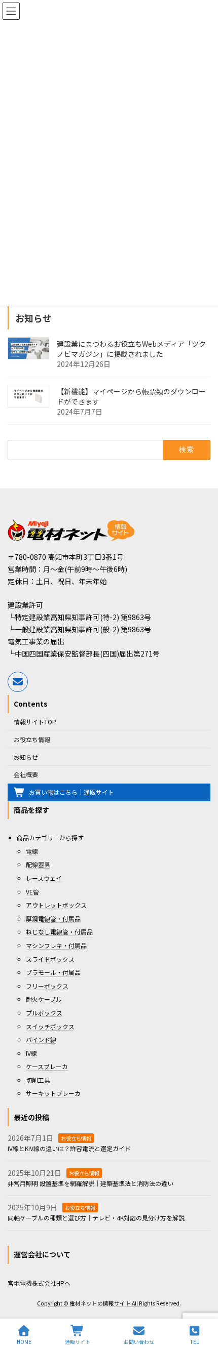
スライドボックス (50, 959)
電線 (32, 851)
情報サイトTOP (35, 722)
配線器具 (38, 865)
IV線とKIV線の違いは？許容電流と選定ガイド (69, 1148)
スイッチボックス (50, 1026)
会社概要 (26, 774)
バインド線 (41, 1040)
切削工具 (38, 1080)
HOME (24, 1341)
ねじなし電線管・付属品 (59, 932)
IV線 (31, 1053)
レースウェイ (44, 878)
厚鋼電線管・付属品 (53, 918)
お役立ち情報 (32, 739)
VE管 (32, 891)
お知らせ (26, 757)
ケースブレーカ (47, 1066)
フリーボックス (47, 985)
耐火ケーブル (44, 999)
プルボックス (44, 1012)
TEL (194, 1341)
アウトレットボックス (56, 905)
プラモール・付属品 (53, 972)
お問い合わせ (139, 1341)
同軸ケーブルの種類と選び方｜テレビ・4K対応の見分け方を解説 (96, 1218)
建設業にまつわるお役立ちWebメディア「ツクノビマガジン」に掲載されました (131, 349)
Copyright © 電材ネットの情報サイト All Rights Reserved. (109, 1303)
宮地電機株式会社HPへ (39, 1283)
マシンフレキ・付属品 (56, 945)
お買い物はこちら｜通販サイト (71, 792)
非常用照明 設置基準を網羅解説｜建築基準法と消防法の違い (90, 1183)
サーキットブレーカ (53, 1093)
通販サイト (77, 1341)
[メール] (18, 682)
